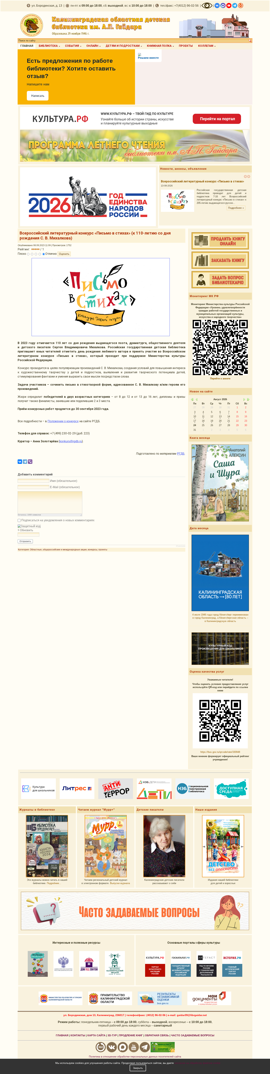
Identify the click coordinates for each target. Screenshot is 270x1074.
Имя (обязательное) (63, 480)
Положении (63, 421)
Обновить (26, 530)
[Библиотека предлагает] (47, 846)
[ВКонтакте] (20, 461)
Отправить (25, 541)
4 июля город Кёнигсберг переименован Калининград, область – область (220, 617)
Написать (37, 95)
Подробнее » (236, 198)
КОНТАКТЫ (78, 1035)
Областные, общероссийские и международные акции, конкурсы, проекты (68, 549)
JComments (180, 546)
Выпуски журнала (120, 883)
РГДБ (181, 453)
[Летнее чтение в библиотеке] (135, 160)
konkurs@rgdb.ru (71, 441)
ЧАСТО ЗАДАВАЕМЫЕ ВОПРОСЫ (192, 1035)
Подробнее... (54, 883)
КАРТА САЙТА (96, 1035)
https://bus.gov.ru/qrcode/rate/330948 (220, 752)
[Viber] (30, 461)
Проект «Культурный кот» (179, 181)
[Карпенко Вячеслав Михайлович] (164, 846)
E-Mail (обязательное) (65, 487)
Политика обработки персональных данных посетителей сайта (135, 1056)
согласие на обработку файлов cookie (197, 1062)
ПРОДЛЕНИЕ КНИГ (131, 1035)
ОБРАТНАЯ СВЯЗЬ (157, 1035)
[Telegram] (25, 461)
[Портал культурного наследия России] (135, 128)
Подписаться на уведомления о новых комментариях (57, 520)
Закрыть (138, 1067)
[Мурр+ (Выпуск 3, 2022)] (105, 846)
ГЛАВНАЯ (62, 1035)
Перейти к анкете (220, 378)
